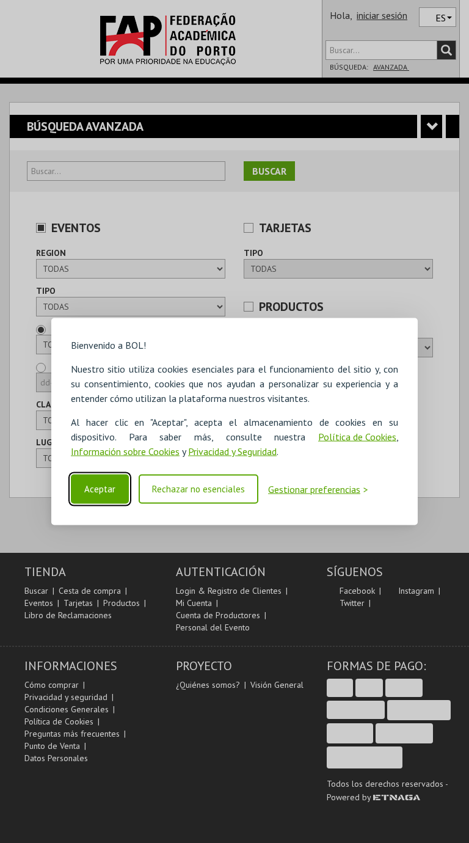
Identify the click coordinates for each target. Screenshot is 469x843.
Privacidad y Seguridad (232, 451)
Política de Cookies (357, 437)
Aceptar (99, 489)
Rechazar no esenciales (198, 489)
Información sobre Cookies (125, 451)
